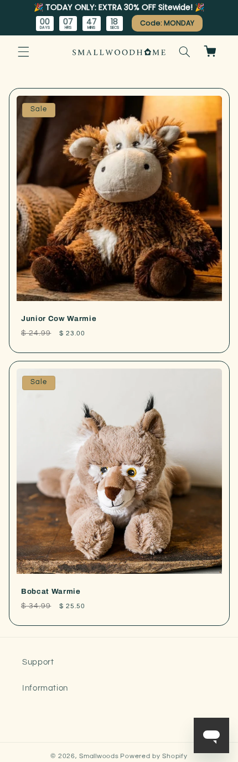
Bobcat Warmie (51, 591)
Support (38, 662)
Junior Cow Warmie (58, 318)
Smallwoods (98, 756)
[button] (23, 51)
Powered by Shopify (153, 756)
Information (45, 688)
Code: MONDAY (167, 23)
